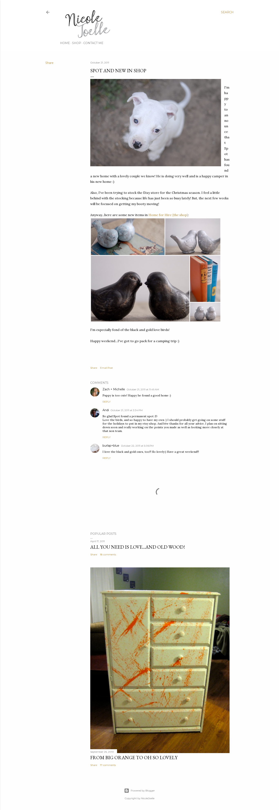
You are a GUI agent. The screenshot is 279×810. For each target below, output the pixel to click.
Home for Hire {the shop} (168, 215)
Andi (106, 410)
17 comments (108, 765)
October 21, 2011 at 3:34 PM (126, 410)
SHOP (76, 43)
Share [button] (49, 63)
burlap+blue (111, 445)
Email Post (106, 367)
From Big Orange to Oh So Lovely (133, 757)
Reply (106, 401)
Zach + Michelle (114, 389)
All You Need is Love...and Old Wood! (137, 547)
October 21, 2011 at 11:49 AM (143, 389)
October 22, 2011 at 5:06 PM (137, 445)
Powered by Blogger (143, 790)
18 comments (108, 554)
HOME (65, 43)
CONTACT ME (93, 43)
